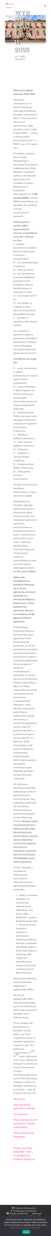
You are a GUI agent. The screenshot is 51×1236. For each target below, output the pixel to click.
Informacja (19, 1099)
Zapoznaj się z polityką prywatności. (25, 1228)
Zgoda (26, 1232)
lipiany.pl (36, 1213)
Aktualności (19, 59)
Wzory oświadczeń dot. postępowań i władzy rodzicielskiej (25, 1123)
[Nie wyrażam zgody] (47, 1226)
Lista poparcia (20, 1114)
